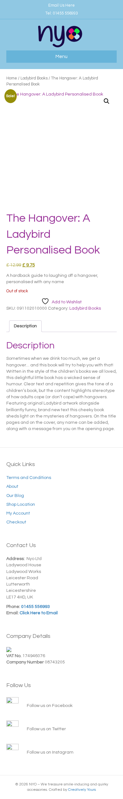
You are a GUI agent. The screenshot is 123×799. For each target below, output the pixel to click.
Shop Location (20, 504)
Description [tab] (25, 326)
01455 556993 (65, 13)
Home (11, 78)
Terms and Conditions (28, 477)
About (12, 486)
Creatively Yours (82, 790)
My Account (18, 513)
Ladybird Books (34, 78)
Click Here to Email (38, 613)
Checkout (16, 522)
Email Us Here (61, 5)
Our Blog (15, 495)
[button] (106, 101)
